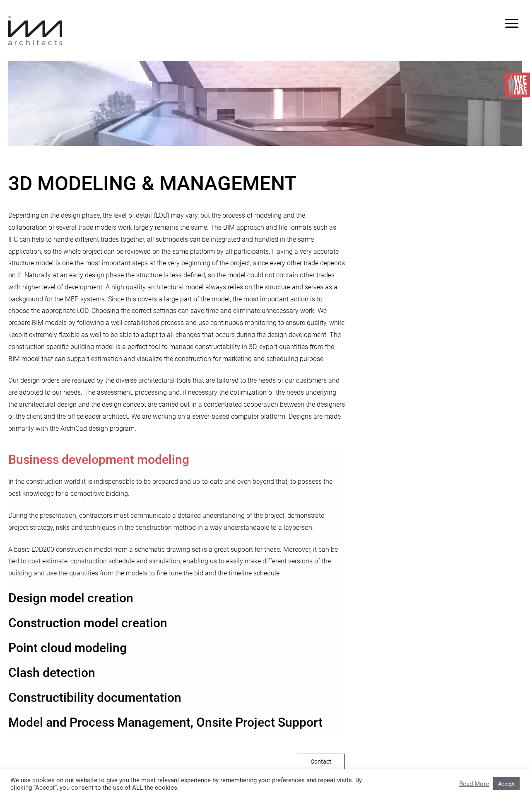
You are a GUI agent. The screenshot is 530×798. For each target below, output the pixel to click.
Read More (474, 784)
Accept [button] (506, 784)
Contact (321, 761)
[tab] (176, 459)
